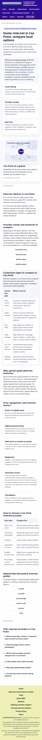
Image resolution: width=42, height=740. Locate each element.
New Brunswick (34, 9)
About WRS (21, 698)
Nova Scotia (6, 13)
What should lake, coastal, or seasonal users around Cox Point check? (20, 637)
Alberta (4, 17)
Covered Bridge (21, 598)
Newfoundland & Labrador (21, 13)
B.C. (33, 13)
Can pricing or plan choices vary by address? (19, 674)
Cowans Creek (21, 603)
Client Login (30, 17)
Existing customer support (21, 705)
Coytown (21, 608)
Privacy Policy (21, 711)
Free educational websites (21, 708)
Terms (21, 714)
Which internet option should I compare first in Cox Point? (17, 654)
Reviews (21, 701)
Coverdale (21, 594)
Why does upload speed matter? (18, 667)
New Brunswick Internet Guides (21, 692)
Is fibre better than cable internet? (19, 661)
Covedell (21, 589)
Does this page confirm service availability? (17, 646)
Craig (21, 613)
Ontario (12, 17)
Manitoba (12, 9)
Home (4, 9)
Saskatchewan (22, 9)
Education (20, 17)
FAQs (21, 695)
